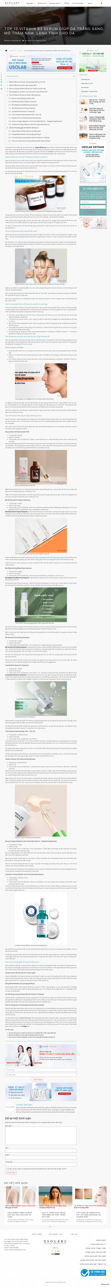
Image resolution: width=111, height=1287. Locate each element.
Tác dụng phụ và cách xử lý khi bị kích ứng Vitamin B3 (28, 92)
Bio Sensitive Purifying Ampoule (23, 108)
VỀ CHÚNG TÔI (55, 1234)
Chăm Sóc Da (85, 79)
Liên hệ (90, 3)
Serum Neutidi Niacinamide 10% (23, 98)
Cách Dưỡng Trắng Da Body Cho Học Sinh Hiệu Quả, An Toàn (97, 127)
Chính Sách (101, 1240)
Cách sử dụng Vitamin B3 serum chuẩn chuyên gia (27, 88)
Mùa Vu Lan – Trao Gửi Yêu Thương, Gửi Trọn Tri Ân (97, 102)
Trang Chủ (12, 50)
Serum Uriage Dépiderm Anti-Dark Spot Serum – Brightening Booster (37, 121)
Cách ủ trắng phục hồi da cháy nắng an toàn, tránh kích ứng (97, 136)
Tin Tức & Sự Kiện (77, 3)
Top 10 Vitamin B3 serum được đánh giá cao (24, 95)
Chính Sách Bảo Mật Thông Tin (93, 1264)
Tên (7, 1148)
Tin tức (20, 50)
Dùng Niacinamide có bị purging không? (26, 134)
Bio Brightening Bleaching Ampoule (25, 105)
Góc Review (85, 87)
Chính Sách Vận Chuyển (96, 1252)
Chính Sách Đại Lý (98, 1244)
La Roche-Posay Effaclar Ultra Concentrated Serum (31, 124)
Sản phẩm (30, 3)
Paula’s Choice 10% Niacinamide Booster (26, 118)
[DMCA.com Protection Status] (55, 1254)
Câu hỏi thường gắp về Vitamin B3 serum (24, 128)
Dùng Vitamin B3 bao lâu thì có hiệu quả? (26, 131)
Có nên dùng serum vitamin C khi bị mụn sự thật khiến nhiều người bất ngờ (32, 1033)
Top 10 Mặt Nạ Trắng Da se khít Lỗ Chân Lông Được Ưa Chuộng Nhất (54, 1215)
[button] (101, 3)
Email (7, 1155)
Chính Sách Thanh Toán (96, 1248)
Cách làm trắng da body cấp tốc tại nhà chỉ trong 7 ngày (96, 110)
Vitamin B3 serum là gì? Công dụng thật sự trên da (27, 82)
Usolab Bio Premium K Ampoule (23, 111)
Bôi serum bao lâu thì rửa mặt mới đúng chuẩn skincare (26, 1035)
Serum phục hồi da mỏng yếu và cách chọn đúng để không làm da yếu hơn (32, 1037)
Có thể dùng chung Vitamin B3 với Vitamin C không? (31, 137)
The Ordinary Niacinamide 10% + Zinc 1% (26, 115)
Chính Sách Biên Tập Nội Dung (93, 1260)
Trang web (8, 1161)
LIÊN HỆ (74, 1234)
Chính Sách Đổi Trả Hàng (95, 1256)
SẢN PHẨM (37, 1234)
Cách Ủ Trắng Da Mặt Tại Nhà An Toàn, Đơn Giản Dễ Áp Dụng (97, 119)
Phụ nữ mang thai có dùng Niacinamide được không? (31, 141)
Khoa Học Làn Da (54, 3)
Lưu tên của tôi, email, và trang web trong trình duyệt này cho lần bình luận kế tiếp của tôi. (36, 1168)
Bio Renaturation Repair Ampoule (24, 101)
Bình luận (8, 1126)
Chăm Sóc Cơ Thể (87, 83)
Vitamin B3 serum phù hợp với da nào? (23, 85)
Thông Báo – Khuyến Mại (89, 91)
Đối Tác (66, 3)
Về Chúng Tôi (42, 3)
